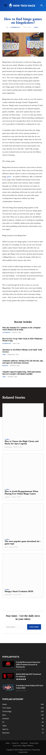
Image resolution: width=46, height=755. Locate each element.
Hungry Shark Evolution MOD (19, 591)
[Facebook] (12, 313)
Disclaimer (24, 743)
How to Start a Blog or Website (23, 746)
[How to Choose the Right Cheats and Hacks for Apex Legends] (23, 419)
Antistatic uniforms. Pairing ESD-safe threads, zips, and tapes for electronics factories (22, 362)
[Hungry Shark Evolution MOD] (23, 569)
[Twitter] (17, 313)
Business (5, 365)
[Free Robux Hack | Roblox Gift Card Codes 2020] (8, 687)
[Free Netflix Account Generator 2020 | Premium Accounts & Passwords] (8, 664)
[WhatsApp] (28, 313)
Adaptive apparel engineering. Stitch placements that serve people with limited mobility (21, 373)
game (9, 177)
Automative (6, 332)
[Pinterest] (23, 313)
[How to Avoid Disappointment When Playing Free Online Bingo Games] (23, 469)
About (8, 743)
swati (6, 547)
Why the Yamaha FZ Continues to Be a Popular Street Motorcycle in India (21, 329)
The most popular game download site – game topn (23, 542)
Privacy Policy (34, 743)
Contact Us (15, 743)
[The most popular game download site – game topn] (23, 519)
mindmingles (15, 27)
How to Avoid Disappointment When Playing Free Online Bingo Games (21, 492)
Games (36, 27)
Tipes (4, 354)
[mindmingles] (7, 27)
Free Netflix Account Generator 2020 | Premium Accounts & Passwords (28, 664)
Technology (6, 343)
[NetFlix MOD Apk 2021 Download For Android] (8, 676)
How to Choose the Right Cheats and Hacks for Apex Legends (21, 442)
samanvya (7, 497)
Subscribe (34, 627)
